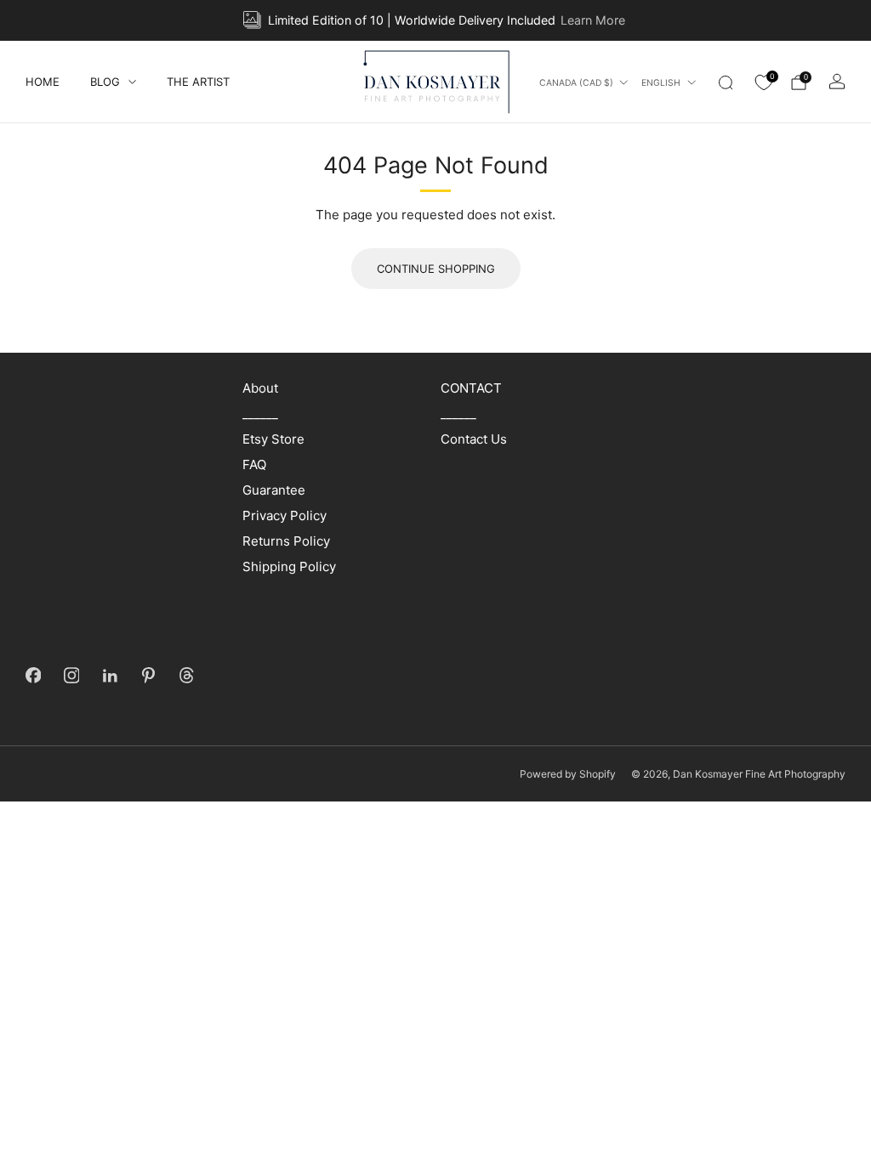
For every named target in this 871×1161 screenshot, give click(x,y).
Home (43, 81)
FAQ (254, 464)
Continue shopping (436, 268)
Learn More (593, 20)
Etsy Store (273, 439)
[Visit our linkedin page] (110, 675)
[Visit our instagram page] (72, 675)
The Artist (198, 81)
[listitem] (435, 20)
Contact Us (474, 439)
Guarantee (273, 490)
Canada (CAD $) (576, 82)
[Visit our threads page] (187, 675)
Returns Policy (286, 541)
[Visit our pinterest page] (148, 675)
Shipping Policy (289, 566)
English (660, 82)
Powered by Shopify (568, 773)
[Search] (725, 82)
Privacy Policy (284, 515)
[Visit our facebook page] (33, 675)
